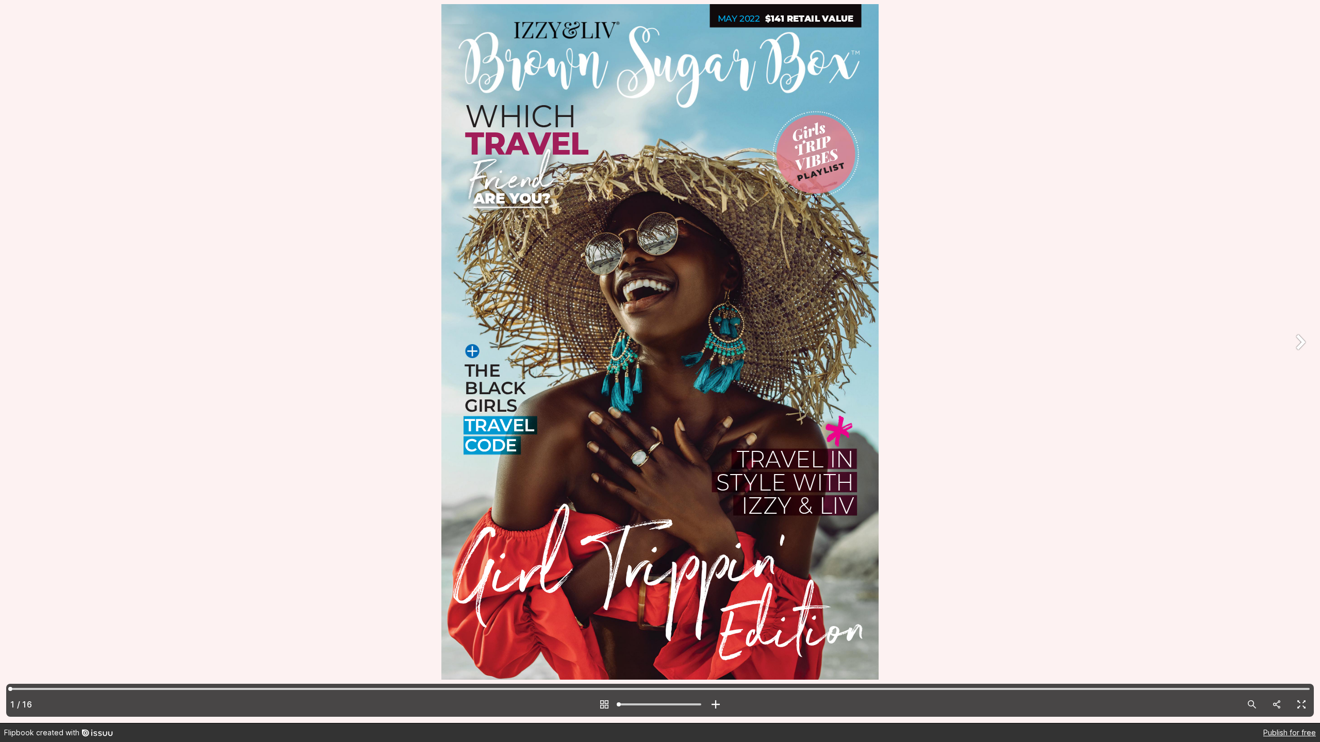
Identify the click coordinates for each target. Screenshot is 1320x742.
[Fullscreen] (1301, 704)
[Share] (1276, 704)
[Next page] (1299, 361)
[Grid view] (604, 704)
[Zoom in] (715, 704)
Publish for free (1289, 732)
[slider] (660, 704)
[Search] (1252, 704)
